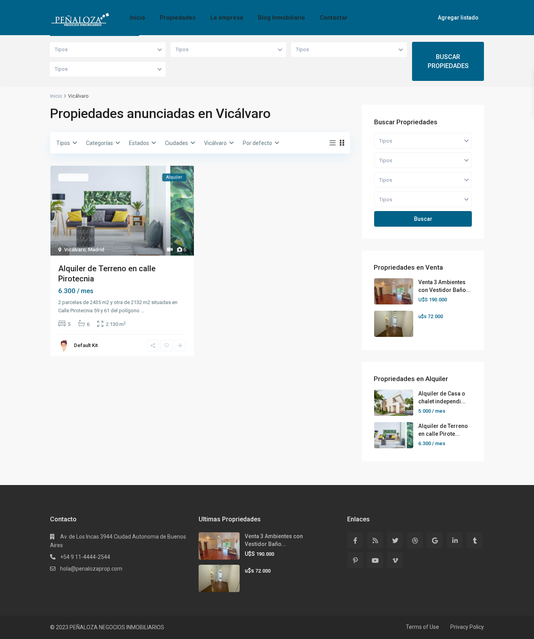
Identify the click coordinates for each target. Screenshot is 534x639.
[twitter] (395, 540)
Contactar (334, 17)
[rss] (375, 540)
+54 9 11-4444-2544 (85, 557)
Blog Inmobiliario (281, 17)
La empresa (226, 17)
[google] (435, 540)
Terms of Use (422, 627)
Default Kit (86, 345)
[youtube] (375, 560)
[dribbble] (415, 540)
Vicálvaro (75, 249)
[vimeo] (395, 560)
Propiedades (177, 17)
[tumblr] (475, 540)
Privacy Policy (467, 627)
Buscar (423, 219)
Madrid (96, 249)
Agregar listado (458, 17)
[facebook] (355, 540)
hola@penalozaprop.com (91, 569)
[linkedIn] (455, 540)
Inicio (137, 17)
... (142, 310)
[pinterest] (355, 560)
